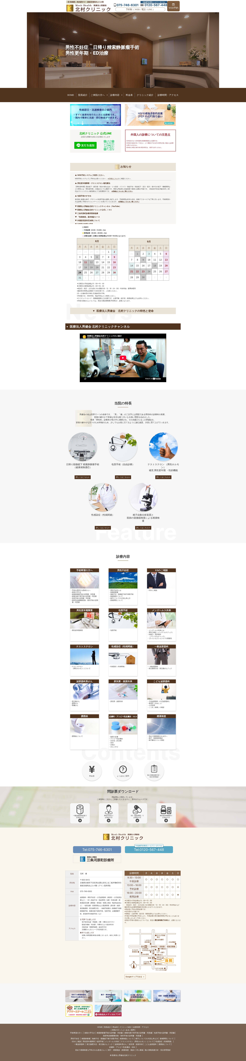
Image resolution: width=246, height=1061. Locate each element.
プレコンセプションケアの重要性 (160, 638)
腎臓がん (75, 705)
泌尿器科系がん (121, 1044)
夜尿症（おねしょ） (156, 703)
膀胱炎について (77, 736)
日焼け (112, 745)
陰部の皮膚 (114, 737)
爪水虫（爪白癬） (116, 741)
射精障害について (116, 600)
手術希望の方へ (76, 1033)
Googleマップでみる (134, 977)
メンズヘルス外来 (112, 1041)
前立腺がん (76, 701)
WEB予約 (173, 8)
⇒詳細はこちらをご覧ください (122, 191)
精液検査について (116, 596)
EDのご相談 (153, 590)
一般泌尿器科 (153, 666)
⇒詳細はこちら (113, 179)
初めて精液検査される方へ (158, 736)
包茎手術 (113, 630)
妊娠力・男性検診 (157, 635)
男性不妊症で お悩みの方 (108, 816)
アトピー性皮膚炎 (116, 739)
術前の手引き (76, 592)
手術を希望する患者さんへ (81, 590)
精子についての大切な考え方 (120, 598)
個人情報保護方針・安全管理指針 (158, 1050)
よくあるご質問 (123, 776)
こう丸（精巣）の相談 (156, 707)
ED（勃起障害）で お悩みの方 (137, 816)
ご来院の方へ (115, 1030)
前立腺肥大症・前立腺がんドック (160, 668)
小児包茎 (152, 705)
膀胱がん (75, 703)
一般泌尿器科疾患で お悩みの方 (80, 816)
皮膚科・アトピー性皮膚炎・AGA (122, 1047)
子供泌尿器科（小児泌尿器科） (159, 701)
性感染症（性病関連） (118, 666)
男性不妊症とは (115, 590)
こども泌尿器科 (150, 1044)
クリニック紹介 (145, 95)
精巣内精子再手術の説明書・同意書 (84, 596)
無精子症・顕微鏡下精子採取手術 (121, 594)
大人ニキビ (114, 747)
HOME (70, 95)
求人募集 (139, 1050)
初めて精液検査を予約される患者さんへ (90, 1050)
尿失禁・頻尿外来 (116, 701)
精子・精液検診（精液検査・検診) (121, 1050)
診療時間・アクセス (168, 95)
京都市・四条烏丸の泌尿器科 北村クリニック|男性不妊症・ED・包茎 (88, 8)
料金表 (129, 95)
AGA (112, 743)
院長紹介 (82, 95)
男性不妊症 (75, 1039)
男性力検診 (161, 632)
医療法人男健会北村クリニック (124, 1055)
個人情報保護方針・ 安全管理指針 (154, 776)
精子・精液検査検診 (156, 738)
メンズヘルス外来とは (156, 630)
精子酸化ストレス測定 (156, 740)
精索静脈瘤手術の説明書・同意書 (83, 594)
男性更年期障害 (77, 630)
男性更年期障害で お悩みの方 (166, 816)
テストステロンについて (81, 667)
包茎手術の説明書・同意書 (81, 598)
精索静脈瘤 (114, 592)
